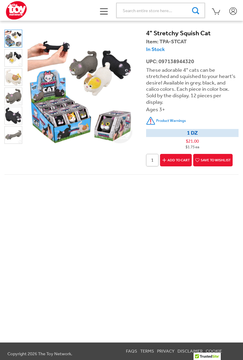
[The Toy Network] (16, 9)
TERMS (147, 351)
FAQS (131, 351)
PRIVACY (166, 351)
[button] (104, 10)
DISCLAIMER (190, 351)
